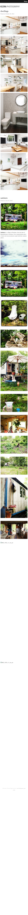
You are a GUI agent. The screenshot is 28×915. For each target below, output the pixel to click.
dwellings (4, 11)
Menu (25, 1)
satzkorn (4, 198)
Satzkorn (3, 232)
